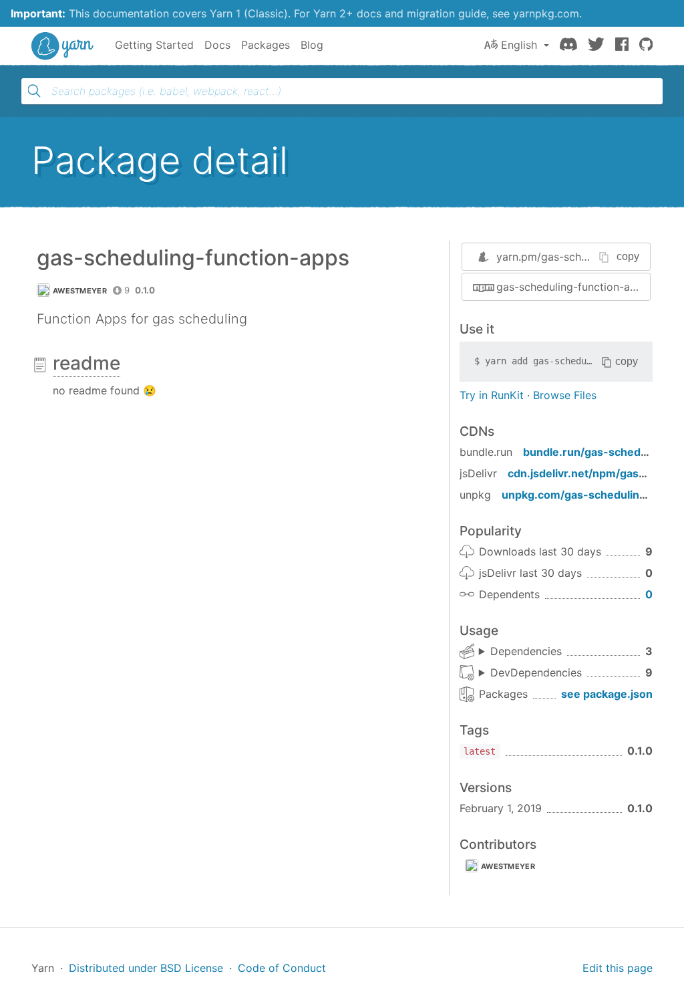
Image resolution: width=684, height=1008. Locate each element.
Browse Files (564, 395)
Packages (265, 44)
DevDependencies (536, 672)
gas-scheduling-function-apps (572, 286)
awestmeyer (80, 290)
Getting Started (154, 44)
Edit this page (617, 968)
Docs (217, 44)
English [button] (519, 44)
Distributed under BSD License (146, 968)
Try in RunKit (492, 395)
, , (520, 651)
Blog (312, 44)
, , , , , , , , (530, 673)
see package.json (607, 694)
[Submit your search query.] (34, 91)
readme (86, 363)
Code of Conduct (282, 968)
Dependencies (526, 651)
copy (628, 256)
